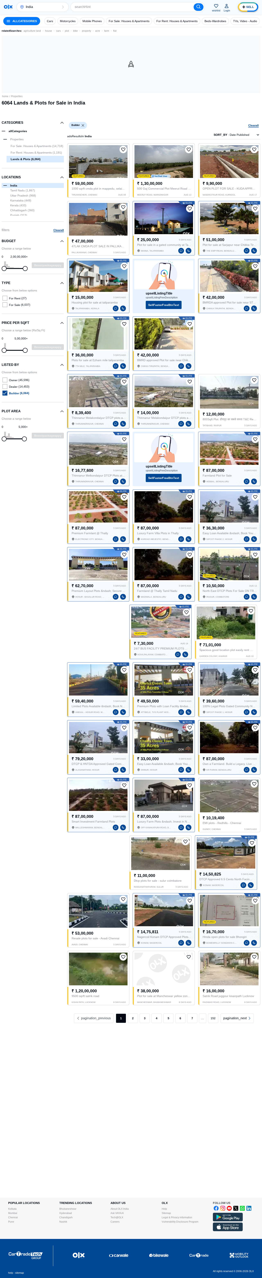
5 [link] (168, 1018)
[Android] (228, 1220)
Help (164, 1208)
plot (67, 30)
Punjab (18, 215)
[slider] (4, 268)
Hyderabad (65, 1213)
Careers (115, 1221)
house (48, 30)
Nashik (63, 1221)
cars (58, 30)
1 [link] (121, 1018)
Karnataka (20, 200)
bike (75, 30)
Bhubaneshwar (67, 1208)
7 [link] (192, 1018)
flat (114, 30)
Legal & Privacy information (177, 1217)
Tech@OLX (117, 1217)
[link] (237, 1018)
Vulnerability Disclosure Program (180, 1221)
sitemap (19, 1272)
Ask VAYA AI (117, 1213)
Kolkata (12, 1208)
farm (106, 30)
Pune (11, 1221)
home (5, 96)
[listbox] (82, 125)
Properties (17, 96)
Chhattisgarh (22, 210)
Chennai (13, 1217)
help (10, 1272)
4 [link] (156, 1018)
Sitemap (166, 1213)
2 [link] (133, 1018)
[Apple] (228, 1230)
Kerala (18, 205)
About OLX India (120, 1208)
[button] (63, 7)
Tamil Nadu (22, 190)
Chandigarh (66, 1217)
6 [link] (180, 1018)
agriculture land (32, 30)
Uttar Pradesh (23, 195)
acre (97, 30)
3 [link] (145, 1018)
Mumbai (12, 1213)
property (86, 30)
